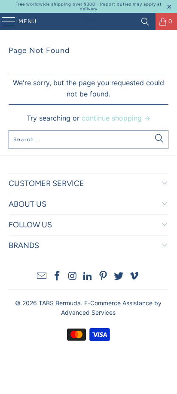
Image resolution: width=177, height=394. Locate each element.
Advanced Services (88, 312)
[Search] (145, 21)
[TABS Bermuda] (88, 21)
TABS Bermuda (60, 303)
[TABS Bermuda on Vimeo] (134, 277)
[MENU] (4, 21)
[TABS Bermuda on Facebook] (57, 277)
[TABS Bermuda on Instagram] (72, 277)
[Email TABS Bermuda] (42, 277)
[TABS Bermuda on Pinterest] (103, 277)
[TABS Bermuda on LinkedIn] (88, 277)
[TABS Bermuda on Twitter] (119, 277)
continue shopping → (116, 118)
